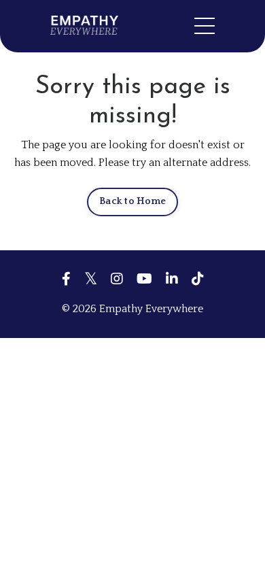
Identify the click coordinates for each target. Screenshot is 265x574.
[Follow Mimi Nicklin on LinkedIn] (172, 279)
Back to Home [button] (132, 201)
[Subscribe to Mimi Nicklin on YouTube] (144, 279)
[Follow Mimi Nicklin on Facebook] (66, 279)
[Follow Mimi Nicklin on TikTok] (198, 279)
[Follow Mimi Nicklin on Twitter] (90, 279)
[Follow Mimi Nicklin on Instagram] (117, 279)
